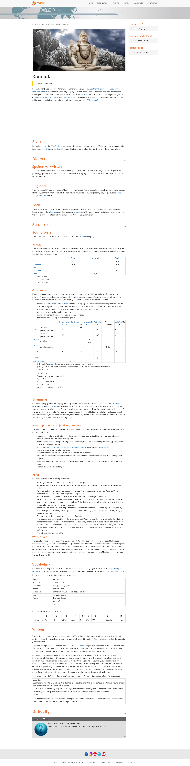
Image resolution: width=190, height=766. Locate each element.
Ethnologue (92, 100)
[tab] (143, 28)
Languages (138, 3)
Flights (116, 3)
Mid (34, 267)
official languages (60, 146)
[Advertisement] (79, 118)
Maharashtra (68, 97)
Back (117, 258)
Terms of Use (105, 762)
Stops (35, 329)
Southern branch (97, 89)
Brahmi (82, 646)
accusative (61, 447)
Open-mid (37, 270)
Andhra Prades (41, 97)
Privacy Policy (90, 762)
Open (35, 274)
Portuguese (109, 571)
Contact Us (152, 3)
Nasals (35, 351)
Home (90, 3)
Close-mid (37, 264)
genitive (70, 447)
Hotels (126, 3)
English (57, 149)
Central (95, 258)
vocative (105, 447)
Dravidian (83, 236)
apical (55, 303)
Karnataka (83, 94)
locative (83, 447)
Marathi (42, 195)
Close (35, 261)
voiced (42, 333)
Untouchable (79, 212)
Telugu (35, 195)
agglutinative (50, 406)
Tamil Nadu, (54, 97)
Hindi (47, 149)
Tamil (119, 193)
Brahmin (53, 212)
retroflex (65, 303)
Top (125, 160)
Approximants (38, 361)
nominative (52, 447)
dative (76, 447)
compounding (113, 568)
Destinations (102, 3)
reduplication (37, 571)
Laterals (36, 358)
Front (73, 258)
